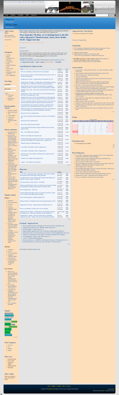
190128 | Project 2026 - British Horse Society (87, 75)
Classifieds (20, 15)
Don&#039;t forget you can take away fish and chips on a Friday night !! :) (42, 241)
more (17, 124)
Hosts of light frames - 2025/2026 (28, 189)
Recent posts (10, 68)
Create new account (11, 95)
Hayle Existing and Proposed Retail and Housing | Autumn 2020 (92, 73)
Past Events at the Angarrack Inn (29, 120)
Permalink (58, 62)
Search (8, 70)
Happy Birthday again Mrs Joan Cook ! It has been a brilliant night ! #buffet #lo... (44, 231)
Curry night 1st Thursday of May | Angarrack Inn (33, 151)
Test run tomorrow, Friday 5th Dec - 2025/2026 (32, 182)
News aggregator (11, 75)
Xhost (103, 390)
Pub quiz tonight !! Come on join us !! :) (33, 229)
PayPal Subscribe (11, 65)
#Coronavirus (9, 313)
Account (10, 345)
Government (8, 321)
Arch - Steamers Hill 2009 (12, 303)
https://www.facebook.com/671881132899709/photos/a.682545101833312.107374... (43, 60)
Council (8, 319)
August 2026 (93, 119)
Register (10, 348)
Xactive (113, 389)
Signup (9, 350)
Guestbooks (10, 61)
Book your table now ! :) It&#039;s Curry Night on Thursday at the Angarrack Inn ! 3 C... (46, 240)
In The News (8, 39)
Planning (8, 335)
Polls (8, 67)
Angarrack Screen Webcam (81, 52)
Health (13, 324)
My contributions (32, 2)
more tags (16, 337)
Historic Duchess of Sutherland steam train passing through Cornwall (37, 201)
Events (6, 15)
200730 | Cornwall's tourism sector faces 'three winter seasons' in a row (12, 226)
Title (22, 69)
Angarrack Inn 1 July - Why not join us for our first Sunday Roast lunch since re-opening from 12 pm (37, 94)
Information (13, 327)
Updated (59, 69)
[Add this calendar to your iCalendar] (113, 145)
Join (9, 346)
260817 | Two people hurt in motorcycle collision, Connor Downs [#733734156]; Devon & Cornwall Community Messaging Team (92, 82)
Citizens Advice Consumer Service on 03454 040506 (87, 61)
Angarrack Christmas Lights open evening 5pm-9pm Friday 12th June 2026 (95, 103)
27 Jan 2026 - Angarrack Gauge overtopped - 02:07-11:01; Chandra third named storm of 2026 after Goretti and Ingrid (37, 174)
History (6, 327)
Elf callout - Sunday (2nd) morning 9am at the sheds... (89, 85)
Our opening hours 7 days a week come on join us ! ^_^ (37, 236)
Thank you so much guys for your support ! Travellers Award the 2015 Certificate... (44, 234)
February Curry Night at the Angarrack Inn (32, 158)
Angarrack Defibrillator (82, 76)
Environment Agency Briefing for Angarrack (12, 286)
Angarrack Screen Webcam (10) (12, 132)
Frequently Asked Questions (11, 72)
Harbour (14, 322)
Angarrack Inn (11, 258)
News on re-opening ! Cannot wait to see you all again (35, 71)
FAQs (27, 15)
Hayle (8, 324)
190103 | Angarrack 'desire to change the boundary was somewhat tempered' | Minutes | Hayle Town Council (12, 216)
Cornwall (10, 115)
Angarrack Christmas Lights (12, 119)
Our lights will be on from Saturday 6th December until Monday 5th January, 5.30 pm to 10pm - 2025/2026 (37, 178)
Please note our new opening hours (30, 113)
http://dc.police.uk (104, 58)
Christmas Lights (9, 317)
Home (6, 16)
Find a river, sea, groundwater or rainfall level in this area (89, 55)
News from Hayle (9, 35)
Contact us (34, 15)
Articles (9, 55)
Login (37, 62)
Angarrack (10, 110)
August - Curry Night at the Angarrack (31, 162)
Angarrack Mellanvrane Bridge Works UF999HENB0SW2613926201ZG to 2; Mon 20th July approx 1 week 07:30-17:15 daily (95, 90)
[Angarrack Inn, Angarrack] (35, 249)
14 (106, 127)
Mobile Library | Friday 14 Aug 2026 (85, 101)
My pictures (41, 2)
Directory (9, 60)
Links (8, 63)
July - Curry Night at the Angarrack (30, 132)
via (21, 60)
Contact (10, 117)
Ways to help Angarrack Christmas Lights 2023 (32, 197)
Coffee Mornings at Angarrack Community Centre (12, 262)
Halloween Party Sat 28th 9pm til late (30, 143)
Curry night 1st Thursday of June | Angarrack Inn (33, 147)
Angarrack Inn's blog (15, 16)
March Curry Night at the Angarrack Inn (31, 135)
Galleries (13, 15)
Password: (8, 89)
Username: (8, 84)
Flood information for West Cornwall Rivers (85, 54)
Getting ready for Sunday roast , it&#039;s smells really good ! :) (39, 227)
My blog (25, 2)
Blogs (9, 16)
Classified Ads (10, 58)
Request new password (11, 99)
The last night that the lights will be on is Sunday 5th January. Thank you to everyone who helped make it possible (37, 193)
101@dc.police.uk (94, 60)
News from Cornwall (10, 37)
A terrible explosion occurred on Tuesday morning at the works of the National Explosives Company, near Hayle (13, 236)
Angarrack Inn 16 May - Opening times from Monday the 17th (37, 79)
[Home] (69, 12)
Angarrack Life (104, 6)
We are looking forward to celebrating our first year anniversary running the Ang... (44, 225)
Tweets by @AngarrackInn (79, 40)
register (42, 62)
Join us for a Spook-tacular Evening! (30, 124)
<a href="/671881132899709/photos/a (32, 238)
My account (7, 2)
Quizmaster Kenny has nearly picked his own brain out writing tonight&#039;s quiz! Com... (46, 233)
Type (67, 69)
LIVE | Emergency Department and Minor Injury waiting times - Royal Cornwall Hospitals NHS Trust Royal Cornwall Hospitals (92, 48)
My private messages (16, 2)
